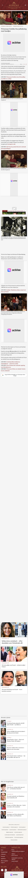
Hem (2, 850)
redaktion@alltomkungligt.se (18, 851)
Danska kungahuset (5, 829)
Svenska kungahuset (6, 26)
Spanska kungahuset (12, 829)
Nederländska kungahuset (22, 829)
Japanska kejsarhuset (19, 834)
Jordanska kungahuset (18, 832)
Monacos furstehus (14, 839)
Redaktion (3, 858)
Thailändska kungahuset (9, 837)
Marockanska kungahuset (18, 837)
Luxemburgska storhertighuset (10, 834)
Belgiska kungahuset (9, 832)
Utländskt (9, 721)
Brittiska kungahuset (14, 827)
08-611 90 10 (15, 855)
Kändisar (3, 856)
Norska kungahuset (22, 827)
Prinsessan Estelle (18, 26)
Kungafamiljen (5, 638)
